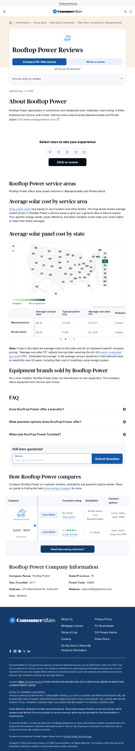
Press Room (102, 639)
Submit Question (107, 459)
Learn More (48, 515)
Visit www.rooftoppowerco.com (36, 119)
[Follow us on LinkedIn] (28, 651)
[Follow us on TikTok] (19, 651)
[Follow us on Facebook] (10, 651)
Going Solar (40, 22)
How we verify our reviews (26, 78)
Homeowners (23, 22)
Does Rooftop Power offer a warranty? (36, 409)
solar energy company (57, 488)
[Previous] (61, 339)
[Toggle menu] (4, 11)
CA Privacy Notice (106, 632)
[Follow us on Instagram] (15, 651)
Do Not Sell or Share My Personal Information (76, 648)
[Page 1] (65, 339)
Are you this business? (69, 68)
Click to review (67, 162)
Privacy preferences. (68, 3)
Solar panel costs (19, 209)
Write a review (95, 61)
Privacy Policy (103, 619)
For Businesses (104, 626)
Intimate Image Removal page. (78, 736)
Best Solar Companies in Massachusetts (100, 22)
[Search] (125, 11)
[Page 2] (69, 339)
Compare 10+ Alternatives (39, 61)
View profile (68, 517)
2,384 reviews (70, 534)
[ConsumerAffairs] (67, 11)
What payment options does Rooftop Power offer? (45, 421)
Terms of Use (69, 632)
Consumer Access (30, 681)
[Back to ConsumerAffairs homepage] (10, 22)
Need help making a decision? (67, 549)
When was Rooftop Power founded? (35, 434)
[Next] (74, 339)
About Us (67, 619)
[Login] (130, 11)
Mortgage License (72, 626)
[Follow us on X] (24, 651)
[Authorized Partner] (35, 526)
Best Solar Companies (62, 22)
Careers (66, 639)
